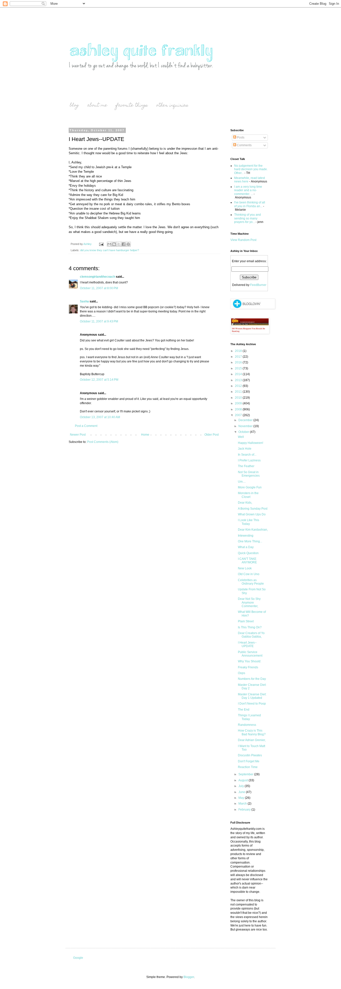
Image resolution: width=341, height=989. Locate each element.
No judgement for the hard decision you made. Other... (251, 169)
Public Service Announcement (250, 653)
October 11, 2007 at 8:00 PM (99, 288)
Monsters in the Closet (248, 494)
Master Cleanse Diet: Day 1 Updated (252, 696)
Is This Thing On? (250, 627)
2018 (239, 351)
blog (74, 105)
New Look (245, 568)
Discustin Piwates (250, 755)
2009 (239, 403)
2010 (239, 397)
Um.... (242, 481)
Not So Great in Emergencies (249, 473)
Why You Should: (249, 661)
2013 (239, 380)
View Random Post (243, 240)
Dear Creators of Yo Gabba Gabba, (251, 634)
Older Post (211, 434)
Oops (241, 673)
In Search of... (247, 454)
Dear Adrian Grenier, (252, 740)
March (243, 803)
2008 (239, 409)
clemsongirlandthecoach (97, 276)
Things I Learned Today (249, 717)
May (241, 798)
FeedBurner (258, 285)
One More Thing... (250, 541)
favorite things (132, 105)
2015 (239, 368)
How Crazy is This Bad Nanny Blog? (252, 732)
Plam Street (246, 621)
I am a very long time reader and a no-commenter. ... (248, 190)
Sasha (84, 301)
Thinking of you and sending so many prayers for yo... (247, 218)
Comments (244, 145)
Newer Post (78, 434)
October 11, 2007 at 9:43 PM (99, 321)
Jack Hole (244, 448)
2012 (239, 386)
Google (78, 958)
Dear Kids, (245, 502)
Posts (240, 137)
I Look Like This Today (248, 521)
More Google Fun (250, 487)
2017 (239, 356)
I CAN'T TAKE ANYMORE (247, 560)
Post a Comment (86, 426)
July (241, 786)
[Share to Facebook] (123, 244)
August (243, 780)
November (245, 426)
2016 (239, 362)
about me (97, 105)
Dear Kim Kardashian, (253, 529)
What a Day (246, 547)
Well (241, 437)
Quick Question (248, 553)
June (242, 792)
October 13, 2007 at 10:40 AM (100, 417)
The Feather (246, 466)
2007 (239, 415)
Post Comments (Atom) (102, 442)
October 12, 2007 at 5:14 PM (99, 379)
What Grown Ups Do (252, 514)
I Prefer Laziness (249, 460)
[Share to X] (118, 244)
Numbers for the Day (252, 679)
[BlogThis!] (114, 244)
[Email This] (109, 244)
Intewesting (245, 535)
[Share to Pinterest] (128, 244)
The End (243, 709)
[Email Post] (101, 243)
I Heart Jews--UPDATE (247, 644)
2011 (239, 391)
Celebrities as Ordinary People (251, 581)
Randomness (247, 725)
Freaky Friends (248, 667)
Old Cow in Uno (248, 574)
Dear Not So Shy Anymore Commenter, (249, 602)
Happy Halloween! (250, 443)
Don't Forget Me (248, 761)
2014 (239, 374)
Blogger (188, 977)
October (244, 432)
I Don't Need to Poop (252, 703)
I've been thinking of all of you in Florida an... (249, 204)
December (245, 420)
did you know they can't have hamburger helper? (109, 250)
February (244, 809)
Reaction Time (248, 767)
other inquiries (172, 105)
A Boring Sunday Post (252, 508)
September (246, 774)
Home (145, 434)
